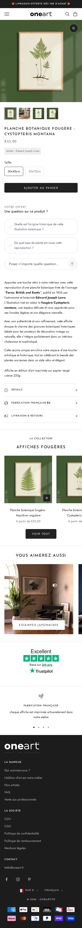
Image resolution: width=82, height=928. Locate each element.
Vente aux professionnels (20, 799)
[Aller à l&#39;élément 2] (24, 113)
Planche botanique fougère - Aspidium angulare (28, 512)
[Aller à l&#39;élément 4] (52, 113)
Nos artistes (12, 785)
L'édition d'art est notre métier (23, 778)
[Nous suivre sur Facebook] (6, 879)
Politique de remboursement (22, 841)
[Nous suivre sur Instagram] (18, 879)
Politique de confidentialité (21, 833)
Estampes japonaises (38, 625)
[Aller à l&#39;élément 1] (10, 113)
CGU (7, 826)
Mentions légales (15, 848)
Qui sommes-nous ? (17, 770)
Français (52, 890)
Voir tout (41, 534)
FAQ (7, 792)
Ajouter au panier (41, 188)
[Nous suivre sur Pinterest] (29, 879)
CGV (7, 819)
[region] (41, 706)
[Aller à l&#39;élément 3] (38, 113)
